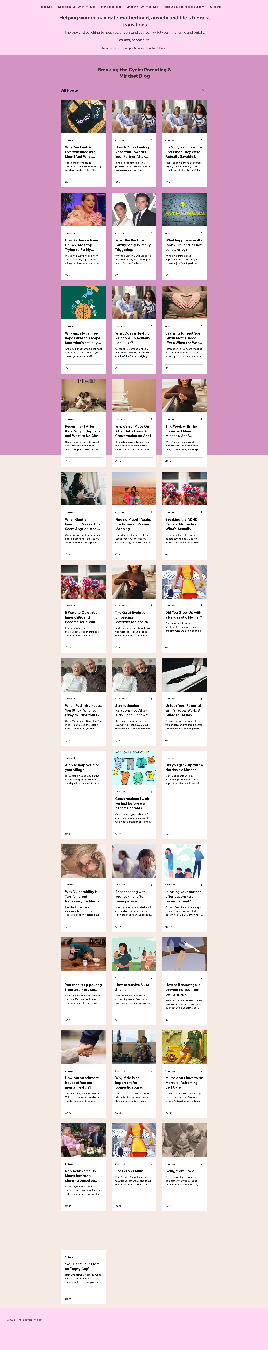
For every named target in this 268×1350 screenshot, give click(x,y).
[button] (202, 90)
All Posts (69, 90)
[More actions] (102, 140)
